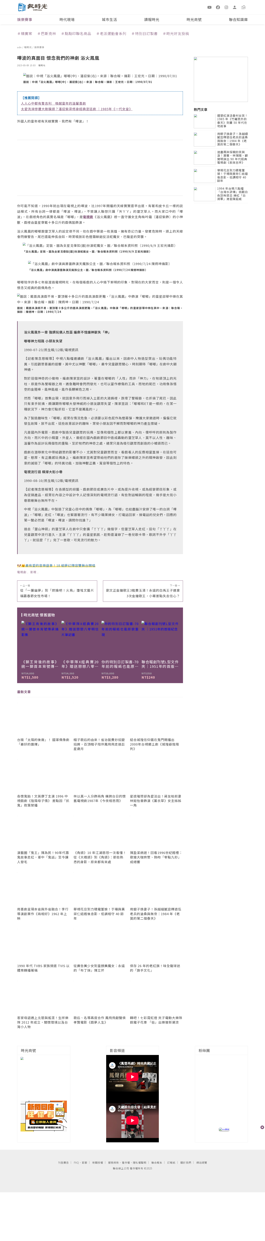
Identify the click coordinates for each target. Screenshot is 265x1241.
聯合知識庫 (238, 19)
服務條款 (113, 1162)
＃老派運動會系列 (111, 33)
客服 (84, 1162)
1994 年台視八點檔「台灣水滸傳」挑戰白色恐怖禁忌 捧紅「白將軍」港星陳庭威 (232, 194)
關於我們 (185, 1162)
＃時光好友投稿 (176, 33)
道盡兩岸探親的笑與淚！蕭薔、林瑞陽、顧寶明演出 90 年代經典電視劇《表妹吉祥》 (232, 157)
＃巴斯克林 (46, 33)
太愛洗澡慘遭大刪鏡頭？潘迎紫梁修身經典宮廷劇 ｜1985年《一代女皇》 (76, 108)
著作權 (126, 1162)
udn (19, 47)
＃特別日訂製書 (144, 33)
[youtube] (210, 7)
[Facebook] (218, 7)
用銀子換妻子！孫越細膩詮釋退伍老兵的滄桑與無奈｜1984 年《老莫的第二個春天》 (232, 139)
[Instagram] (226, 7)
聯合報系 (156, 1162)
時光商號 (194, 19)
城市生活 (109, 19)
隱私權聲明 (139, 1162)
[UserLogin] (235, 7)
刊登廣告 (63, 1162)
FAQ (76, 1162)
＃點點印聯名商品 (76, 33)
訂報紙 (171, 1162)
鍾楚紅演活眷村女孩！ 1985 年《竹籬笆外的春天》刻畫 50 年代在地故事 (232, 121)
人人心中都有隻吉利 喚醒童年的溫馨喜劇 (53, 103)
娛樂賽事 (24, 19)
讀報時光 (151, 19)
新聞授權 (97, 1162)
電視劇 (21, 572)
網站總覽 (201, 1162)
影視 (33, 572)
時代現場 (67, 19)
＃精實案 (24, 33)
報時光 (28, 47)
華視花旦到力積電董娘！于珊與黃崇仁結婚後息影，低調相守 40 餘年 (232, 176)
